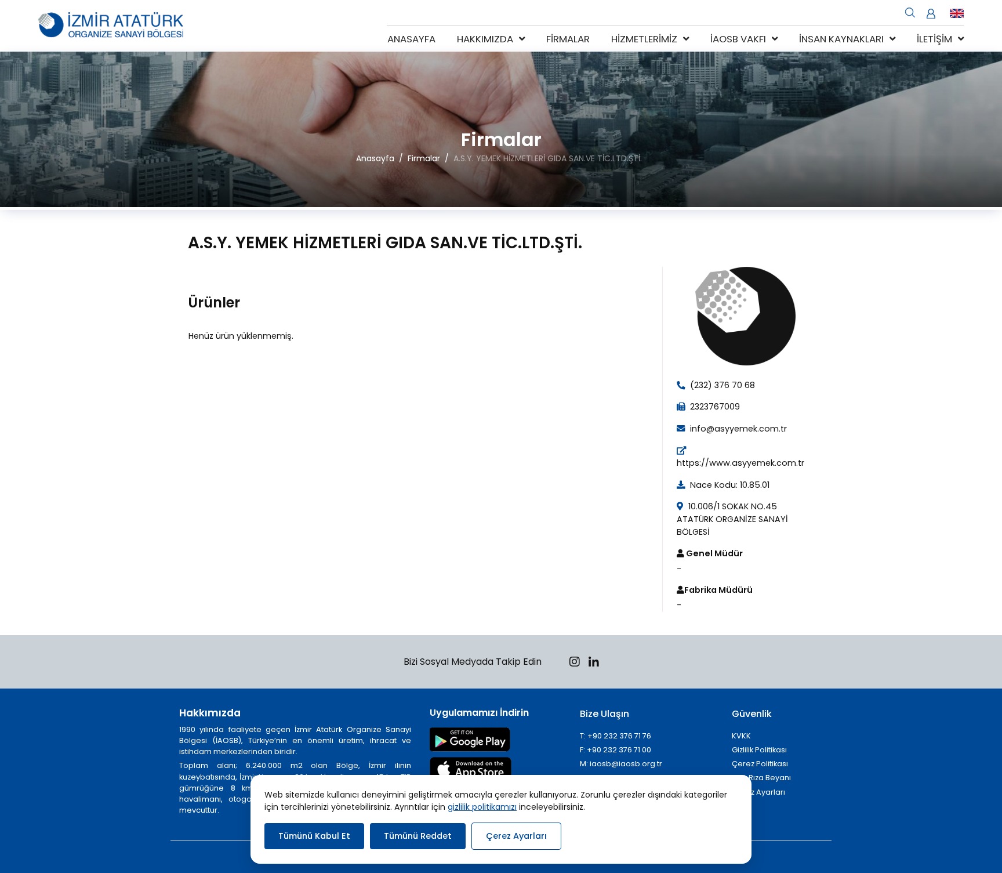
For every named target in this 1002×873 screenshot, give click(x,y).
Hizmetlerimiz (644, 39)
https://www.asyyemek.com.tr (740, 463)
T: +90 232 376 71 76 (615, 736)
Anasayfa (411, 39)
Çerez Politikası (760, 764)
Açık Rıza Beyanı (761, 778)
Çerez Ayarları (758, 792)
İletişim (934, 39)
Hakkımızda (485, 39)
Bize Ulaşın (604, 713)
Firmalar (568, 39)
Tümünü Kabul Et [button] (314, 836)
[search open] (910, 11)
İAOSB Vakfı (738, 39)
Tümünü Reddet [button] (418, 836)
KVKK (741, 736)
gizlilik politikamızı (482, 807)
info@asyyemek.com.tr (737, 428)
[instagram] (574, 663)
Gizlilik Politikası (759, 750)
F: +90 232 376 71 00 (615, 750)
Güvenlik (752, 713)
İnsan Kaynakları (841, 39)
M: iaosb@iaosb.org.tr (621, 764)
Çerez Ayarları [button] (516, 836)
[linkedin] (594, 663)
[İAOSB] (110, 26)
